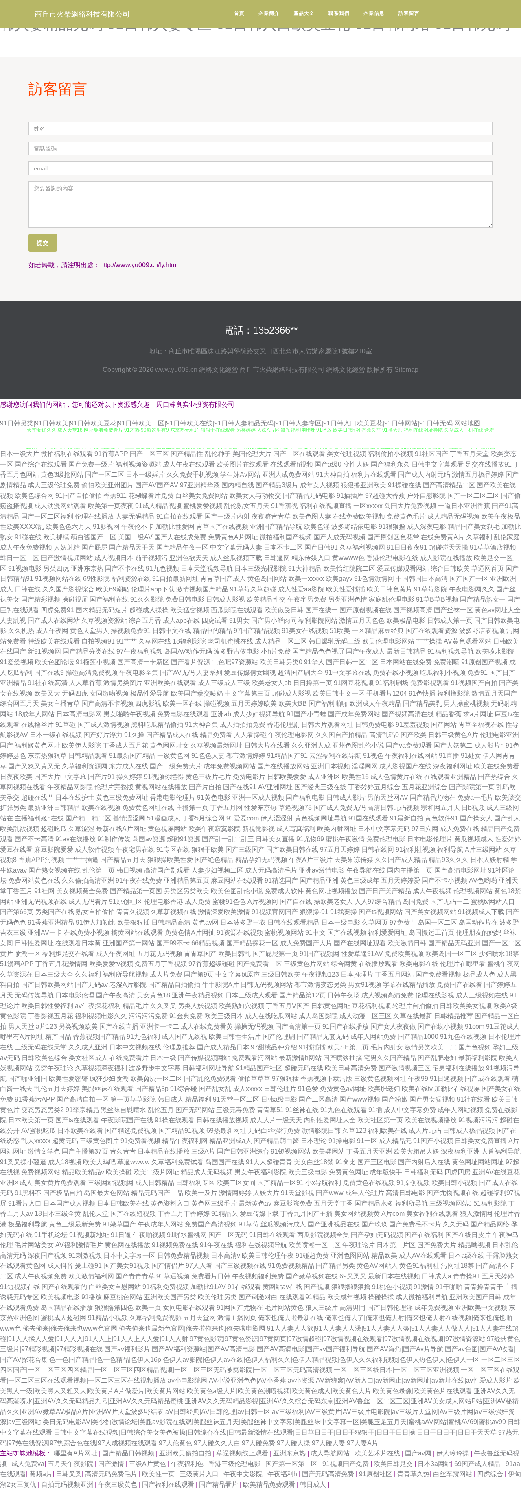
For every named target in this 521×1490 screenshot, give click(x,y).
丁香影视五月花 (50, 1015)
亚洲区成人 (16, 1182)
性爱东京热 (260, 807)
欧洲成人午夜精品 (375, 703)
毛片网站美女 (34, 1244)
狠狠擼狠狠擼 (350, 1286)
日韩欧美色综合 (44, 1057)
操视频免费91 (131, 630)
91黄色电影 (213, 797)
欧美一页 (148, 1307)
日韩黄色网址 (330, 1005)
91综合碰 (183, 1088)
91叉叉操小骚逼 (23, 1161)
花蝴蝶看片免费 (151, 495)
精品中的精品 (212, 630)
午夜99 (418, 1078)
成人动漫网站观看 (60, 505)
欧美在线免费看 (496, 766)
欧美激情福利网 (91, 1276)
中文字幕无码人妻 (236, 547)
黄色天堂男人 (89, 630)
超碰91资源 (183, 839)
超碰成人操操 (149, 609)
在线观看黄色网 (23, 1265)
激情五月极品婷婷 (478, 474)
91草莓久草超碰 (253, 589)
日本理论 (314, 1140)
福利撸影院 (453, 693)
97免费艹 (403, 922)
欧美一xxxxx (306, 578)
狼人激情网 (476, 1213)
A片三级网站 (483, 849)
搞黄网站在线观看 (137, 932)
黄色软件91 (441, 818)
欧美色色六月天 (68, 526)
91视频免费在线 (175, 1244)
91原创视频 (413, 1182)
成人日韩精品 (154, 1182)
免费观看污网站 (254, 1057)
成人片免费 (166, 974)
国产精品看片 (219, 1484)
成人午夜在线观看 (189, 464)
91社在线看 (473, 1099)
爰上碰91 (88, 1265)
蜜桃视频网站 (284, 932)
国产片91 (101, 776)
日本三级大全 (53, 974)
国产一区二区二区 (473, 495)
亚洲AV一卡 (45, 932)
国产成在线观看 (487, 1078)
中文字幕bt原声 (237, 974)
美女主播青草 (60, 703)
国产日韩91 (321, 547)
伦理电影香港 (163, 901)
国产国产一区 (468, 578)
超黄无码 (65, 1140)
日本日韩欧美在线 (123, 1203)
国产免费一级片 (91, 464)
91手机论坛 (51, 1234)
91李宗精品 (82, 1109)
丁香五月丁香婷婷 (184, 1213)
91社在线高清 (48, 682)
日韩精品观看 (87, 755)
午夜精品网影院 (70, 786)
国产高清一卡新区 (143, 662)
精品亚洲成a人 (230, 1140)
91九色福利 (143, 1036)
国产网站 (444, 724)
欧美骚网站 (328, 1151)
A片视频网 (262, 901)
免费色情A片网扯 (190, 932)
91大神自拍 (332, 474)
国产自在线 (296, 901)
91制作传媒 (114, 839)
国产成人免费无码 (339, 807)
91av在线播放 (75, 839)
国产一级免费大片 (176, 766)
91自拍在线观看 (179, 516)
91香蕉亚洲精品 (51, 922)
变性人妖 (356, 464)
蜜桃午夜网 (503, 963)
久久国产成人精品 (401, 859)
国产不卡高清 (34, 839)
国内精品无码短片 (102, 609)
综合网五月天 (19, 703)
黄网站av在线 (282, 1286)
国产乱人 (507, 818)
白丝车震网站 (453, 1473)
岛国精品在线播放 (67, 1307)
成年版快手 (386, 1172)
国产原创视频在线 (365, 609)
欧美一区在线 (182, 703)
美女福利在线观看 (432, 1213)
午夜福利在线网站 (411, 755)
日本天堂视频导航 (207, 568)
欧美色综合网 (34, 495)
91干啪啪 (449, 1286)
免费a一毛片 (475, 797)
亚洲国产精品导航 (276, 526)
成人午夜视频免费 (41, 1276)
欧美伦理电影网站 (388, 641)
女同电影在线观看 (189, 1307)
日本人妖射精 (489, 859)
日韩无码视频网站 (267, 984)
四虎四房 (457, 1172)
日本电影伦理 (74, 995)
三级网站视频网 (111, 1182)
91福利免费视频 (165, 1286)
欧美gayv (339, 578)
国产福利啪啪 (328, 703)
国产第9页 (199, 974)
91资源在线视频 (240, 932)
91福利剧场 (392, 682)
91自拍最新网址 (175, 578)
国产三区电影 (376, 1161)
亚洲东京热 (87, 568)
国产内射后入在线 (424, 1161)
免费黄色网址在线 (148, 807)
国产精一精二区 (88, 818)
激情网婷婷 (235, 1192)
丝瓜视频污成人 (283, 1224)
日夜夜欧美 (16, 776)
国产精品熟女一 (483, 599)
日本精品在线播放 (164, 1151)
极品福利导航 (27, 1224)
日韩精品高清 (170, 922)
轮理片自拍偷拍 (415, 1005)
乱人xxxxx (35, 1140)
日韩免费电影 (374, 724)
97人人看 (199, 1265)
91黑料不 (28, 1192)
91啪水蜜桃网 (187, 1234)
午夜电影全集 (138, 672)
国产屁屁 (94, 547)
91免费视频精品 (291, 1265)
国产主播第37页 (85, 1151)
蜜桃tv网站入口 (493, 901)
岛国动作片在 (478, 922)
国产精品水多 (374, 1203)
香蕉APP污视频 (41, 859)
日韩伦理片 (280, 1088)
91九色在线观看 (343, 1109)
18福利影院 (189, 641)
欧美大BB (292, 703)
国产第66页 (16, 911)
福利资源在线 (131, 578)
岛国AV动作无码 (188, 651)
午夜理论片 (358, 1244)
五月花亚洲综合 (424, 786)
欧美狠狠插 (133, 922)
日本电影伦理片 (430, 839)
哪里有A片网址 (22, 1036)
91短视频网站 (291, 1151)
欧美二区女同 (236, 1182)
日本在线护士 (74, 797)
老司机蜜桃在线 (230, 641)
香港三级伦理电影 (235, 1463)
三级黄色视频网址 (380, 1078)
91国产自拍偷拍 (78, 495)
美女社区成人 (88, 1057)
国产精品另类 (335, 1265)
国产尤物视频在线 (453, 1192)
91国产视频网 (319, 953)
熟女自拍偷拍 (95, 911)
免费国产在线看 (459, 984)
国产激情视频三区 (405, 1068)
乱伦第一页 (98, 870)
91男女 (239, 620)
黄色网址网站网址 (478, 1161)
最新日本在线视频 (394, 1276)
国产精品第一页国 (136, 891)
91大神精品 (305, 568)
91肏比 (345, 1161)
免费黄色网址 (348, 1172)
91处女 (471, 755)
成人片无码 (425, 1130)
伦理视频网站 (473, 891)
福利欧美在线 (387, 1130)
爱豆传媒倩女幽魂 (250, 672)
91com (474, 1026)
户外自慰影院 (426, 495)
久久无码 (456, 1224)
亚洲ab (221, 714)
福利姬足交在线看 (68, 953)
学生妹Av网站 (240, 474)
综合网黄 (344, 963)
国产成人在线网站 (54, 620)
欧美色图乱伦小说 (237, 891)
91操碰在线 (404, 485)
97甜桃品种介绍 (274, 1047)
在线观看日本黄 (78, 943)
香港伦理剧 (283, 724)
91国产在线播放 (345, 1026)
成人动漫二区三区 (365, 1015)
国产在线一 (321, 609)
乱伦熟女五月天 (246, 505)
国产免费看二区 (259, 963)
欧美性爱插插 (345, 589)
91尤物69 (310, 839)
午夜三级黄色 (118, 1484)
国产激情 (112, 1463)
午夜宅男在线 (135, 849)
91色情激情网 (374, 578)
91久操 (134, 734)
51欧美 (340, 630)
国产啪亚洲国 (27, 1078)
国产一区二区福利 (47, 516)
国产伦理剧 (279, 1036)
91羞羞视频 (412, 724)
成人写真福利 (295, 828)
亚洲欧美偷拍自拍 (186, 1453)
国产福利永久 (390, 464)
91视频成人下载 (481, 911)
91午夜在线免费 (139, 880)
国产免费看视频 (438, 974)
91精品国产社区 (259, 1068)
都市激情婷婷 (245, 755)
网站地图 (467, 423)
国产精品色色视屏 (318, 651)
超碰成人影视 (291, 693)
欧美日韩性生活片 (235, 1036)
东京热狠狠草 (47, 755)
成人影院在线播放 (446, 557)
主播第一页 (192, 807)
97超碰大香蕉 (385, 495)
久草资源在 (16, 974)
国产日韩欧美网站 (47, 984)
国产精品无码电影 (309, 495)
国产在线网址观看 (360, 943)
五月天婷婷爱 (400, 880)
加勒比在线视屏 (457, 1088)
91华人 (314, 662)
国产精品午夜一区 (182, 547)
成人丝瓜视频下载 (236, 557)
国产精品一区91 (280, 1182)
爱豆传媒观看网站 (403, 568)
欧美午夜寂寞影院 (214, 828)
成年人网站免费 (373, 1036)
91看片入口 (25, 1203)
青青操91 (466, 1276)
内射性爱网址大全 (330, 1120)
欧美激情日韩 (407, 943)
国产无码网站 (195, 1109)
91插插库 (350, 495)
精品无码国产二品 (157, 1192)
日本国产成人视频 (69, 1203)
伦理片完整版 (114, 786)
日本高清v (225, 1255)
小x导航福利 (323, 1182)
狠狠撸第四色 (114, 1307)
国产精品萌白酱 (276, 1140)
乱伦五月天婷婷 (57, 1088)
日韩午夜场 (343, 995)
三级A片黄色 (148, 1463)
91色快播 (422, 693)
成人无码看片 (87, 901)
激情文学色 (44, 1151)
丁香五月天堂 (469, 453)
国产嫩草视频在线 (312, 1276)
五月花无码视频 (159, 953)
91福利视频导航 (450, 651)
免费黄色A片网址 (233, 537)
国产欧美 (414, 734)
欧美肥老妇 (384, 1088)
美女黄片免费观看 (60, 1182)
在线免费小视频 (86, 932)
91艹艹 (126, 641)
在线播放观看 (378, 963)
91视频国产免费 (346, 1463)
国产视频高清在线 (408, 714)
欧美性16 (355, 776)
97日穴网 (425, 828)
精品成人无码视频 (207, 1172)
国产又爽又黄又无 (34, 766)
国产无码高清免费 (329, 1473)
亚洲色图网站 (350, 1255)
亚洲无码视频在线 (41, 901)
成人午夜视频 (432, 891)
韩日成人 (171, 1099)
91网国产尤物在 (240, 1307)
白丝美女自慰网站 (115, 1286)
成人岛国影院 (318, 1015)
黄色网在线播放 (127, 1244)
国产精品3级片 (277, 485)
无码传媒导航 (34, 995)
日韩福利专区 (195, 1182)
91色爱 (308, 1088)
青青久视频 (132, 911)
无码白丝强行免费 (274, 1130)
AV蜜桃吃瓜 (38, 1130)
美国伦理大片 (251, 453)
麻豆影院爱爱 (53, 849)
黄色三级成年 (359, 880)
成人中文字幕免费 (410, 1109)
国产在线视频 (346, 932)
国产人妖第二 (453, 745)
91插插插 (312, 1047)
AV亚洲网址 (275, 786)
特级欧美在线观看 (54, 641)
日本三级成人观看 (251, 995)
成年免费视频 (433, 1307)
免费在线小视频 (395, 672)
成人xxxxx (247, 1088)
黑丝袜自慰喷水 (123, 1109)
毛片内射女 (386, 1047)
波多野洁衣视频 (482, 630)
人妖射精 (67, 547)
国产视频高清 (412, 609)
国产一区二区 (104, 474)
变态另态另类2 (42, 1109)
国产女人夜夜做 (393, 1026)
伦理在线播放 (94, 516)
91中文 (315, 932)
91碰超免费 (312, 1255)
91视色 (373, 755)
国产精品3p (152, 1088)
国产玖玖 (374, 1224)
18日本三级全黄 (58, 1213)
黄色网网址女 (169, 745)
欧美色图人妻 (311, 516)
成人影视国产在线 (405, 766)
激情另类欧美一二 (431, 1047)
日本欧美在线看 (80, 1130)
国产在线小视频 (440, 1026)
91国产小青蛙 (306, 714)
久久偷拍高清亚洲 (88, 880)
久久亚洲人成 (311, 745)
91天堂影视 (297, 1192)
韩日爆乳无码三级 (335, 641)
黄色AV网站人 (377, 1265)
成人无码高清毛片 (271, 870)
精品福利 (198, 1099)
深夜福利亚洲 (460, 1151)
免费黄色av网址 (343, 1088)
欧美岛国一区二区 (451, 953)
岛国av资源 (148, 839)
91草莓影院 (430, 589)
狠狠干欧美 (207, 849)
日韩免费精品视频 (183, 1255)
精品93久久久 (448, 859)
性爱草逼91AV (362, 953)
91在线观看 (244, 1286)
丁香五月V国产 (287, 1005)
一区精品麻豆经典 (378, 630)
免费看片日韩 (210, 1276)
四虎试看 (214, 620)
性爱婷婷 (508, 839)
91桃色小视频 (392, 1286)
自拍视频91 (98, 641)
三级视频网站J (450, 1203)
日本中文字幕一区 (129, 1255)
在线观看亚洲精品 (450, 776)
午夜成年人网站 (160, 1224)
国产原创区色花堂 (393, 537)
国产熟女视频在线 (54, 870)
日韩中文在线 (171, 630)
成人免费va (27, 1463)
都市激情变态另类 (320, 984)
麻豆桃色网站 (122, 1297)
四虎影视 (148, 703)
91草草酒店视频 (493, 547)
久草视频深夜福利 (101, 1068)
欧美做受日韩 (284, 609)
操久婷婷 (129, 776)
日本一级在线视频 (56, 734)
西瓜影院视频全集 (323, 1234)
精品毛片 (136, 1005)
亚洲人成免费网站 (288, 474)
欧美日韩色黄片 (389, 589)
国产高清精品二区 (449, 485)
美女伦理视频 (346, 453)
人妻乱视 (13, 620)
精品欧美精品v (83, 1172)
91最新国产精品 (132, 755)
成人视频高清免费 (387, 995)
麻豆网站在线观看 (237, 880)
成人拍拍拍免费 (242, 724)
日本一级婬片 (145, 474)
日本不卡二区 (283, 547)
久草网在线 (154, 641)
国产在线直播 (118, 1026)
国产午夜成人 (365, 651)
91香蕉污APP (35, 1099)
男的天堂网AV (387, 797)
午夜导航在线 (365, 870)
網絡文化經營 (218, 369)
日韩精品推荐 (453, 1015)
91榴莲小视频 (96, 662)
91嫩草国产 (119, 1224)
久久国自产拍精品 (341, 734)
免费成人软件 (284, 891)
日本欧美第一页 (31, 1120)
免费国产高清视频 (211, 1224)
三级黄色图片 (99, 1140)
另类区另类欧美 (186, 891)
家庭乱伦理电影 (391, 599)
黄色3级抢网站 (62, 474)
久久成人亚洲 (87, 1047)
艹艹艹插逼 (82, 859)
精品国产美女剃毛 (474, 526)
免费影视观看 (429, 682)
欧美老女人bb (271, 682)
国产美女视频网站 (430, 911)
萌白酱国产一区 (93, 537)
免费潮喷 (446, 662)
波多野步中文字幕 (155, 1068)
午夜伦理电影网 (291, 734)
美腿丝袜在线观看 (107, 1088)
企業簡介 (269, 13)
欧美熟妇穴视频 (241, 1005)
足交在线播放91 (488, 464)
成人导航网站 (331, 1453)
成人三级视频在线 (482, 995)
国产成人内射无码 (424, 474)
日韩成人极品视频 (469, 1130)
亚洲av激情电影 (322, 870)
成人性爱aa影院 (301, 589)
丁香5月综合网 (203, 818)
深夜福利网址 (452, 766)
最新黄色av (255, 1203)
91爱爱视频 (16, 662)
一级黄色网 (173, 755)
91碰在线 (28, 537)
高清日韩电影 (405, 1192)
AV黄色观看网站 (467, 641)
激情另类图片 (122, 682)
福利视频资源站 (138, 464)
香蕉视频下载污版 (326, 1078)
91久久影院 (147, 599)
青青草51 (270, 1109)
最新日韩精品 (406, 651)
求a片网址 (478, 714)
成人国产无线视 (184, 1036)
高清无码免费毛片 (112, 1473)
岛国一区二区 (437, 922)
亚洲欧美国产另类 (170, 1297)
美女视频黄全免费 (82, 891)
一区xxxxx (368, 505)
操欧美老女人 (333, 901)
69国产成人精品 (478, 1463)
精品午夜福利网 (185, 1140)
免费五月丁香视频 (161, 963)
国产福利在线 (109, 599)
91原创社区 (125, 901)
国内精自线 (237, 485)
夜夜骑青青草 (271, 516)
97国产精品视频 (257, 630)
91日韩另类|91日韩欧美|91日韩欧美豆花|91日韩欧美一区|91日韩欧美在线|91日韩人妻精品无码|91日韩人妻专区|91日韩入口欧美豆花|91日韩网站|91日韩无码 (226, 423)
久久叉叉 (163, 1005)
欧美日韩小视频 (454, 1182)
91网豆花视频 (354, 682)
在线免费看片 (129, 1057)
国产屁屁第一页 (275, 953)
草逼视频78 (295, 807)
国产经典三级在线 (320, 786)
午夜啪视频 (149, 1234)
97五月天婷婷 (340, 849)
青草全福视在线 (481, 724)
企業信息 (374, 13)
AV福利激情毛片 (79, 1244)
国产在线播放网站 (283, 766)
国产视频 (317, 1286)
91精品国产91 (287, 755)
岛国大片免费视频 (410, 505)
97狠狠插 (285, 1078)
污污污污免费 (148, 1015)
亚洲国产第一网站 (129, 943)
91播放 (91, 1297)
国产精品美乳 (422, 703)
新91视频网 (44, 651)
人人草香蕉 (85, 682)
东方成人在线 (128, 766)
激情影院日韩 (321, 1130)
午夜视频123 (320, 974)
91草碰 (65, 724)
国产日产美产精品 (385, 891)
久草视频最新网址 (216, 745)
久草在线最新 (412, 1015)
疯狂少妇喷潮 (109, 1078)
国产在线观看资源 (431, 630)
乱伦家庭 (507, 537)
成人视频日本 (114, 557)
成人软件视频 (94, 849)
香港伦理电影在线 (392, 557)
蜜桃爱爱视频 (202, 505)
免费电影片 (249, 776)
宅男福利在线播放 (458, 1068)
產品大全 (304, 13)
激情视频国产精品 (202, 589)
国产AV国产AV (156, 485)
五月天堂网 (199, 1317)
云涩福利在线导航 (335, 755)
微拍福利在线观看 (67, 453)
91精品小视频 (108, 1317)
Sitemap (406, 369)
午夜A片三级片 (311, 859)
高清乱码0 (384, 734)
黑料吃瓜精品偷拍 (157, 724)
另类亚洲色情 (347, 599)
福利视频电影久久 (101, 1015)
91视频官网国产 (275, 911)
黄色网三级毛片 (214, 1203)
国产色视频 (474, 1047)
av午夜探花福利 (98, 1005)
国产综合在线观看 (41, 464)
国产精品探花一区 (252, 943)
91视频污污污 (478, 1120)
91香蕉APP (111, 453)
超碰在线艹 (37, 797)
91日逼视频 (446, 1078)
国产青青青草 (135, 1276)
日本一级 (163, 1057)
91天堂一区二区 (236, 1099)
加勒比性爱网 (175, 526)
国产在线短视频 (133, 1213)
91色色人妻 (208, 755)
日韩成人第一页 (450, 620)
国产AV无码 (177, 672)
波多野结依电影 (354, 526)
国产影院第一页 (472, 786)
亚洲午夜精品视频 (198, 995)
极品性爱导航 (149, 693)
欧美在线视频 (100, 807)
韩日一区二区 (19, 557)
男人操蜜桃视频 (466, 703)
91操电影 (341, 1140)
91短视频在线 (20, 1286)
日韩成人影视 (225, 599)
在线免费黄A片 (442, 537)
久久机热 (21, 630)
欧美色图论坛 (54, 662)
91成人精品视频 (158, 505)
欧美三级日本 (223, 1015)
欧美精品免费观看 (270, 1484)
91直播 (449, 755)
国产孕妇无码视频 (377, 1234)
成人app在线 (181, 620)
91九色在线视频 (463, 1036)
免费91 (477, 672)
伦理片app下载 (153, 589)
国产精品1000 (418, 1036)
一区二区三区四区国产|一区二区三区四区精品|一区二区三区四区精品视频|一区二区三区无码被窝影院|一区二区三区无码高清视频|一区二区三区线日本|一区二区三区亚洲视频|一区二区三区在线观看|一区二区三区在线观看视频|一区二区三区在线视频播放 (260, 1370)
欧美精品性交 (266, 599)
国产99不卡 (173, 943)
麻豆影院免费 (292, 1203)
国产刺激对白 (258, 1297)
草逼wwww (133, 1161)
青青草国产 (200, 953)
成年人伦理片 (364, 1192)
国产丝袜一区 (453, 609)
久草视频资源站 (104, 620)
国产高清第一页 (298, 1026)
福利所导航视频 (125, 974)
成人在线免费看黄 (207, 1026)
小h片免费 (276, 651)
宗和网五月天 (440, 807)
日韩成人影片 (346, 797)
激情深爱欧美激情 (224, 911)
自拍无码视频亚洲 (68, 1484)
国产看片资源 (190, 662)
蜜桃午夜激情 (345, 839)
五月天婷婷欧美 (254, 703)
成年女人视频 (319, 485)
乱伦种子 (218, 453)
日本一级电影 (340, 922)
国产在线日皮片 (468, 1234)
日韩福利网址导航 (208, 1068)
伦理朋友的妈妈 (478, 932)
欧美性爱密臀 (68, 1078)
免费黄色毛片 (406, 516)
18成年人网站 (35, 714)
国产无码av (91, 984)
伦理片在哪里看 (463, 963)
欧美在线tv (417, 1088)
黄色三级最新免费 (75, 1224)
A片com (393, 1213)
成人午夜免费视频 (26, 547)
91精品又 (224, 1213)
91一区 (367, 1140)
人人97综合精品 (378, 901)
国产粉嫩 (395, 1099)
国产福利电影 (305, 797)
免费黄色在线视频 (369, 1182)
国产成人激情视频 (103, 724)
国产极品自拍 (62, 1192)
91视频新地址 (89, 1234)
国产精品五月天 (123, 859)
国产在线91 (239, 786)
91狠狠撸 (392, 526)
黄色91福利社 (419, 1265)
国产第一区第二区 (292, 1463)
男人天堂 (21, 1026)
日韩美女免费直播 (481, 1140)
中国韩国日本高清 (422, 578)
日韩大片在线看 (267, 745)
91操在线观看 (175, 1120)
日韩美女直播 (275, 839)
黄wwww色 (348, 557)
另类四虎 (56, 568)
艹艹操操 (429, 641)
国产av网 (419, 1453)
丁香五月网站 (394, 974)
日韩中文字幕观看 (438, 464)
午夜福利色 (188, 1463)
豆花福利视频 (371, 1005)
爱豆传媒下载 (259, 1213)
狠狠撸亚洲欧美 (363, 485)
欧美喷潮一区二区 (315, 1244)
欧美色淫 (317, 526)
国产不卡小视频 (444, 880)
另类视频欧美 (78, 1026)
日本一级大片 (19, 453)
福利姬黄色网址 (37, 745)
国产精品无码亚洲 (454, 943)
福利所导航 (411, 1203)
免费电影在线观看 (183, 714)
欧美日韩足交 (394, 1463)
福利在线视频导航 (261, 1244)
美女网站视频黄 (357, 1213)
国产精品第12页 (302, 995)
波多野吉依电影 (236, 651)
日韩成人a (436, 1276)
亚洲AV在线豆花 (496, 1172)
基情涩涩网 (129, 818)
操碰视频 (217, 703)
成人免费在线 (459, 828)
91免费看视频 (140, 1140)
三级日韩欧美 (280, 974)
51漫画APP (17, 963)
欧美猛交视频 (189, 609)
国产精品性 (187, 453)
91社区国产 (431, 453)
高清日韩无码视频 (393, 807)
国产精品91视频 (181, 1130)
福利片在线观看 (373, 474)
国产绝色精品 (214, 859)
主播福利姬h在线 (39, 818)
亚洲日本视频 (330, 766)
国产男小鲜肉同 (274, 620)
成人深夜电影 (426, 526)
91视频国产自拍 (474, 682)
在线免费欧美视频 (359, 516)
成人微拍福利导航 (422, 1297)
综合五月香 (145, 620)
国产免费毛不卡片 (415, 1224)
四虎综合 (491, 1473)
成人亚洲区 (324, 776)
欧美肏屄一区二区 (156, 1078)
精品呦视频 (474, 1244)
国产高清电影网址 (460, 870)
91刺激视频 (85, 1255)
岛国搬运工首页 (431, 932)
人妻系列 (209, 672)
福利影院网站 (317, 620)
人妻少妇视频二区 (217, 870)
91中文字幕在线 (348, 672)
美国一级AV (135, 537)
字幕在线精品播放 (409, 984)
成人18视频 (64, 1161)
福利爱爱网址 (387, 932)
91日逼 (121, 1234)
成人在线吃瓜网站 (271, 1015)
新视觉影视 (258, 828)
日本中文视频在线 (135, 1047)
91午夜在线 (216, 1244)
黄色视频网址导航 (321, 818)
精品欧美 (384, 1255)
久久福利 (88, 974)
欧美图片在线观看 (243, 464)
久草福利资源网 (84, 766)
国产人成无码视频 (339, 537)
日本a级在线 (466, 1255)
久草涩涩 (81, 828)
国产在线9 (49, 672)
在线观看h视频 (291, 464)
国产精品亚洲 (319, 880)
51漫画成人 (163, 818)
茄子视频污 (151, 557)
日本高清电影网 (79, 714)
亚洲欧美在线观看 (170, 682)
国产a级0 (328, 464)
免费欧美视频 (404, 953)
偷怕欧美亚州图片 (107, 485)
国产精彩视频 (40, 599)
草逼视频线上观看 (243, 1453)
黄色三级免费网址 (122, 797)
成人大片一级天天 (276, 1120)
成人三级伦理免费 (54, 485)
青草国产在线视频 (222, 526)
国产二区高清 (318, 1099)
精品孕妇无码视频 (261, 859)
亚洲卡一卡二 (159, 1026)
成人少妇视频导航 (259, 714)
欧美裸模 (56, 537)
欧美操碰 (119, 1172)
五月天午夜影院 (71, 1463)
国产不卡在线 (124, 568)
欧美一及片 (201, 1192)
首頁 (239, 13)
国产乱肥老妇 (437, 1057)
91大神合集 (201, 724)
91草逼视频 (173, 1276)
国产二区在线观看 (299, 453)
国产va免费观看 (409, 745)
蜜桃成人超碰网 (63, 1317)
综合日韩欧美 (450, 568)
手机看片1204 (386, 693)
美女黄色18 (153, 995)
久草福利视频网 (362, 547)
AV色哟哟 (483, 880)
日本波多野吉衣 (243, 922)
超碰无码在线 (303, 1068)
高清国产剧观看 (167, 870)
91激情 (424, 1286)
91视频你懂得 (164, 776)
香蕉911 (115, 495)
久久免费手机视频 (192, 474)
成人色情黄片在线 (396, 776)
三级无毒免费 (235, 1109)
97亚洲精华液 (200, 485)
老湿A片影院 (128, 984)
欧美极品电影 (405, 620)
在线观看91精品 (302, 1297)
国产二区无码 (227, 1234)
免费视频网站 (40, 1172)
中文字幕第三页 (247, 693)
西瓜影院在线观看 (237, 609)
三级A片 (203, 1151)
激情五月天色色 (362, 620)
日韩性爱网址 (34, 943)
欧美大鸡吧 (99, 1161)
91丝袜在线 (302, 1109)
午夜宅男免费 (306, 599)
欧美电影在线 (418, 963)
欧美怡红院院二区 (349, 568)
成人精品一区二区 (281, 641)
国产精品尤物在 (432, 797)
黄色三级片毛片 (208, 776)
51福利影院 (490, 1203)
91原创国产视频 (484, 662)
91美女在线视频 (305, 630)
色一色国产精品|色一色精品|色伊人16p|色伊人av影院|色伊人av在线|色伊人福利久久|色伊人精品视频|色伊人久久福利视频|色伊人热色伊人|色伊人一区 (264, 1359)
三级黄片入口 (200, 1473)
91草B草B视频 (437, 599)
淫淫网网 (365, 766)
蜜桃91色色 (229, 901)
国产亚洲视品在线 (334, 1224)
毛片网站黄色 (284, 1307)
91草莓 (249, 1224)
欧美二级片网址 (156, 1172)
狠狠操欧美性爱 (170, 859)
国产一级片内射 (227, 516)
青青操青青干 (483, 1286)
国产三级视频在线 (240, 1265)
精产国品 (58, 1036)
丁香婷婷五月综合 (374, 786)
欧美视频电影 (60, 1297)
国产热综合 (494, 776)
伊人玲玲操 (453, 1453)
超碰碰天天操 (448, 547)
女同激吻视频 (109, 693)
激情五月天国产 (494, 693)
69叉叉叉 (352, 1276)
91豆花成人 (502, 1026)
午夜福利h (283, 1473)
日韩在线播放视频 (222, 1120)
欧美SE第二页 (348, 1047)
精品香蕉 (449, 714)
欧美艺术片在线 (378, 1453)
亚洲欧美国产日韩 (475, 1297)
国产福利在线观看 (169, 1484)
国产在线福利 (424, 1234)
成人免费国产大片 (306, 943)
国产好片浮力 (103, 734)
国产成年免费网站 (354, 714)
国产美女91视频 (126, 1265)
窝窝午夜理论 (53, 1068)
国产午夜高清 (115, 995)
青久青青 (123, 1151)
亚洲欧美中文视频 (481, 1307)
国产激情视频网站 (67, 557)
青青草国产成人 (223, 578)
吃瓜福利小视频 (443, 672)
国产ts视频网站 (381, 911)
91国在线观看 (368, 818)
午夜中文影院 (243, 1473)
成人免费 (198, 901)
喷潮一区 (28, 953)
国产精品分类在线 (89, 651)
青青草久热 (413, 1473)
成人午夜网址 (115, 953)
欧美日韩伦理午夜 (268, 1255)
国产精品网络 (490, 1224)
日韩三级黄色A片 (453, 734)
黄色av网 (205, 922)
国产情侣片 (167, 1265)
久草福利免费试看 (177, 1161)
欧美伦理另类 (217, 1297)
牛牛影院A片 (220, 984)
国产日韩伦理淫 (390, 1307)
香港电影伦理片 (172, 797)
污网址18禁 (457, 1265)
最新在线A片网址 (121, 828)
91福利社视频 (416, 849)
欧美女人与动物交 (255, 495)
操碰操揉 (381, 1297)
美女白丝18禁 (314, 1161)
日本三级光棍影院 (260, 568)
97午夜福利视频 (139, 651)
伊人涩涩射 (276, 818)
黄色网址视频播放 (331, 891)
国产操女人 (476, 818)
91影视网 (106, 526)
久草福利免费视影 (155, 1317)
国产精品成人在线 (172, 734)
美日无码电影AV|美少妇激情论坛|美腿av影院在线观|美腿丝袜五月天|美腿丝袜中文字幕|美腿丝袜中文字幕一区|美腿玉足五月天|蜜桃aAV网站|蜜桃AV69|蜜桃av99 (274, 1421)
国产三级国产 (245, 849)
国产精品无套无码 (323, 1036)
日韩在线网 (377, 849)
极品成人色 (479, 974)
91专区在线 (173, 849)
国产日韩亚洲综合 (243, 1151)
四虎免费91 (57, 609)
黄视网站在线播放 (161, 786)
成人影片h (489, 745)
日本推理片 (357, 974)
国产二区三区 (149, 453)
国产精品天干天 (132, 547)
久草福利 (479, 537)
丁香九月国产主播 (306, 1213)
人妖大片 (266, 1192)
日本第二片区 (396, 1244)
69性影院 (96, 578)
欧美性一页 (159, 1473)
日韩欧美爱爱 (286, 776)
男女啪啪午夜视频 (129, 714)
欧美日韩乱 (234, 953)
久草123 (354, 1130)
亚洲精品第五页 (186, 880)
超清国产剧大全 (300, 672)
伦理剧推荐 (179, 1047)
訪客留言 (409, 13)
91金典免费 (186, 1015)
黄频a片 (41, 1473)
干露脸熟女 (502, 1255)
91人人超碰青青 (269, 1161)
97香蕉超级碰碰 (211, 963)
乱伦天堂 (96, 1213)
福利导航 (450, 849)
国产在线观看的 (64, 1286)
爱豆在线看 (16, 849)
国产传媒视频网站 (204, 1057)
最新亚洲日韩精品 (54, 807)
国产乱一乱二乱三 (228, 839)
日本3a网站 (434, 1463)
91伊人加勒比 (96, 922)
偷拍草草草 (254, 1078)
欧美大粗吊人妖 (416, 1151)
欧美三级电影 (307, 1172)
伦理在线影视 (434, 995)
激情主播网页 (236, 1317)
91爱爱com (242, 818)
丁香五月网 (226, 807)
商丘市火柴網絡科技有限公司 (82, 14)
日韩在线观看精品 (293, 922)
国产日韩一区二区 (352, 662)
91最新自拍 (406, 818)
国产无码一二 (449, 901)
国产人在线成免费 (180, 537)
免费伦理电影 (385, 839)
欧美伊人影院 (81, 745)
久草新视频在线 (173, 911)
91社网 (44, 891)
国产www (330, 1192)
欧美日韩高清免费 (351, 1068)
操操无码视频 (254, 1026)
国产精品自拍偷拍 (174, 984)
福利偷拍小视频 (390, 453)
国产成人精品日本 (223, 1047)
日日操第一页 (312, 682)
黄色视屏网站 (167, 828)
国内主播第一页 (410, 870)
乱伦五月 (161, 1109)
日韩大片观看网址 (327, 724)
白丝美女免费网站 (201, 495)
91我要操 (343, 911)
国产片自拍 (205, 786)
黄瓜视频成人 (473, 839)
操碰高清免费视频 (92, 672)
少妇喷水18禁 (499, 953)
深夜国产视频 (47, 1255)
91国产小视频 (433, 1140)
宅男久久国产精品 (390, 1057)
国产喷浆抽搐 (342, 1057)
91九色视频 (162, 568)
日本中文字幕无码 (384, 828)
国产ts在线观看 (77, 1120)
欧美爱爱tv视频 (111, 963)
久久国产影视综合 (68, 589)
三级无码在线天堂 (41, 1047)
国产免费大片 (436, 1244)
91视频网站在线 (58, 578)
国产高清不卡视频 (107, 703)
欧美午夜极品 (500, 516)
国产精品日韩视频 (129, 1453)
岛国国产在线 (224, 1161)
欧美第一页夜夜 (111, 505)
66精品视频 (208, 943)
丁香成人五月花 (125, 745)
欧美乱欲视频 (19, 828)
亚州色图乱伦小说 (358, 745)
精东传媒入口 (311, 557)
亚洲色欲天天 (188, 557)
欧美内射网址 (336, 828)
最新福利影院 (477, 1057)
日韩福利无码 (423, 1172)
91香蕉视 (284, 505)
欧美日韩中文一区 (339, 693)
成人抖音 (60, 1265)
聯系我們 (339, 13)
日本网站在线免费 (406, 662)
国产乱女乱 (215, 1088)
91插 (375, 1109)
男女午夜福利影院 (260, 1172)
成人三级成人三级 (224, 682)
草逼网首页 (487, 568)
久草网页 (375, 922)
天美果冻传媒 (353, 859)
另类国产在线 (54, 911)
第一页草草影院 (133, 1099)
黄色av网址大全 (498, 609)
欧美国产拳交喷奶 (197, 693)
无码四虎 (75, 693)
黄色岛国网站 (267, 578)
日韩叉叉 (69, 1473)
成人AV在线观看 (423, 1255)
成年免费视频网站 (230, 766)
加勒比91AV (208, 1286)
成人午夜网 (52, 630)
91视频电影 (25, 568)
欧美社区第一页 (380, 1120)
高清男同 (352, 1307)
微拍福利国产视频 (286, 537)
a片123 (46, 1026)
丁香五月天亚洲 (369, 1151)
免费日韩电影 (184, 599)
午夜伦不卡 (137, 526)
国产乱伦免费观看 (210, 1078)
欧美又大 (47, 693)
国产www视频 (359, 1099)
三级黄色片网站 (306, 963)
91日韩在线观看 (272, 1234)
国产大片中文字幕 (60, 776)
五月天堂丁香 (333, 1203)
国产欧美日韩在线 (292, 849)
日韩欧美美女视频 (466, 1005)
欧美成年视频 (346, 1297)
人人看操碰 (250, 734)
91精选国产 (281, 880)
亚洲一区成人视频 (258, 797)
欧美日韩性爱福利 (47, 1005)
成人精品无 (395, 1140)
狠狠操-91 (314, 911)
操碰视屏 (75, 599)
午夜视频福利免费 (258, 1276)
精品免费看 (216, 734)
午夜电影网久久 (472, 589)
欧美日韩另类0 (281, 662)
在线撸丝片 (37, 724)
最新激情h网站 (300, 1057)
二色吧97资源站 (235, 662)
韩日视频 (129, 870)
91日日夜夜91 (407, 547)
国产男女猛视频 (432, 1099)
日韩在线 (28, 589)
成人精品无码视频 (453, 516)
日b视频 (473, 807)
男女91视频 (364, 984)
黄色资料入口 (170, 1203)
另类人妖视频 (197, 1005)
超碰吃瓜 (54, 828)
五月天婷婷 (498, 1276)
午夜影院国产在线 (127, 1120)
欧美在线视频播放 (431, 1120)
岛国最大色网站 (106, 1192)
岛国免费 (416, 901)
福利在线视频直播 (326, 505)
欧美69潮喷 (112, 589)
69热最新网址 (226, 1130)
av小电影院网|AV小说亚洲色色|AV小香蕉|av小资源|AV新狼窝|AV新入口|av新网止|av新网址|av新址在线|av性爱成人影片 (340, 1380)
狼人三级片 (321, 1307)
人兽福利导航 (501, 1151)
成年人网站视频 (460, 1109)
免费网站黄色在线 (34, 880)
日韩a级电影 (279, 1099)
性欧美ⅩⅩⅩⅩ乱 (22, 526)
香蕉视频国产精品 (99, 1036)
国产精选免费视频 (131, 1130)
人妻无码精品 (135, 516)
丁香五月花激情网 (61, 963)
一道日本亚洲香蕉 (464, 505)
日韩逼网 (277, 557)
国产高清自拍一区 (83, 1099)
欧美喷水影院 (494, 651)
